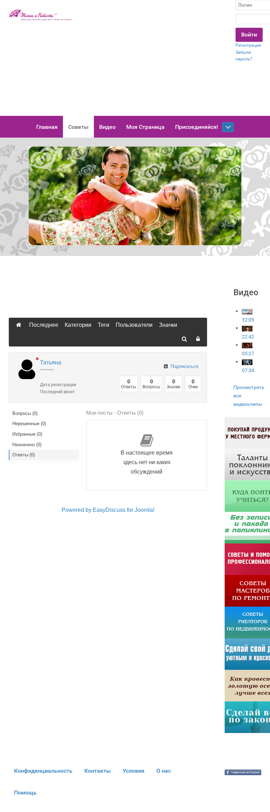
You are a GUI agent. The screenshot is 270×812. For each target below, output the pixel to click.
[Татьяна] (26, 369)
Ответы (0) (23, 454)
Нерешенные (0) (29, 423)
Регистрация (248, 45)
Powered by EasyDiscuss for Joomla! (108, 510)
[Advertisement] (154, 58)
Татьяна (50, 362)
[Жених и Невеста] (40, 15)
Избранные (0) (27, 434)
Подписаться (183, 366)
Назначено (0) (26, 444)
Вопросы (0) (25, 413)
